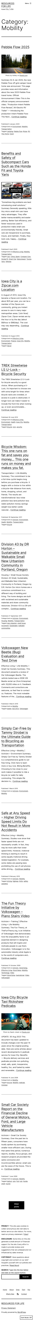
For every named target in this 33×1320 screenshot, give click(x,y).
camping (10, 131)
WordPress (21, 1312)
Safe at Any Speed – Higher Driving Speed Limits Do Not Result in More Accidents (15, 821)
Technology (5, 973)
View (26, 1234)
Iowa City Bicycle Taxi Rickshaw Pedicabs (14, 1001)
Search (25, 1277)
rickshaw (4, 1085)
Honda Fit (4, 259)
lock (14, 427)
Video (12, 973)
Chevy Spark (15, 256)
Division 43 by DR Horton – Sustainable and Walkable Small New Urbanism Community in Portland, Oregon (15, 556)
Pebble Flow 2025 (15, 47)
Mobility (24, 126)
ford (17, 1181)
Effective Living (17, 252)
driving (9, 881)
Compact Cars (26, 256)
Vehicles (8, 261)
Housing (4, 621)
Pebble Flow (18, 131)
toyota (8, 1184)
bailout (9, 1181)
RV (29, 131)
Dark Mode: (25, 1317)
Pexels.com (23, 75)
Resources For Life (12, 1303)
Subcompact (21, 259)
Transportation (6, 129)
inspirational (20, 975)
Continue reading (18, 117)
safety (26, 881)
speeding (4, 884)
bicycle (9, 427)
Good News (17, 970)
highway (15, 881)
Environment (16, 126)
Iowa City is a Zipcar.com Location (11, 285)
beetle (9, 709)
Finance (13, 341)
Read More (14, 1265)
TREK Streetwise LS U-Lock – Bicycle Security (14, 369)
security (19, 427)
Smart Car (12, 259)
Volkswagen (24, 709)
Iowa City (20, 341)
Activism (15, 520)
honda (25, 1181)
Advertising (23, 968)
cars (8, 256)
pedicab (22, 1082)
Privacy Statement (8, 1308)
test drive (15, 709)
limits (21, 881)
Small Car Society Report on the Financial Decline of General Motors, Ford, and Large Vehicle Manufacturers (15, 1117)
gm (21, 1181)
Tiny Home (5, 134)
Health (13, 422)
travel (12, 134)
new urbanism (12, 623)
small (3, 1184)
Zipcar (9, 346)
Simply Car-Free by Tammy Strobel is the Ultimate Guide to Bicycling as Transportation (16, 736)
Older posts (16, 1205)
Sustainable (14, 626)
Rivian (25, 131)
